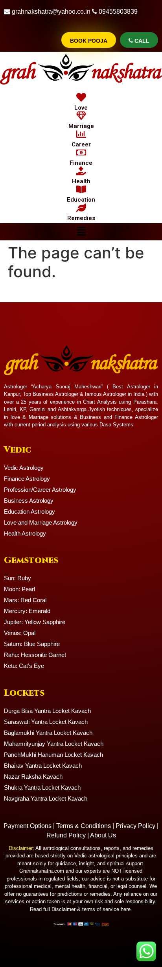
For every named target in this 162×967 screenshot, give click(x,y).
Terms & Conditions (83, 826)
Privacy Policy (135, 826)
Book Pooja (88, 41)
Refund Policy (66, 835)
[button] (81, 231)
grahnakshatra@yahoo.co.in (51, 11)
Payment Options (28, 826)
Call (141, 41)
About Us (103, 835)
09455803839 (118, 11)
